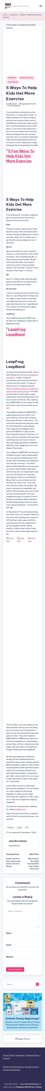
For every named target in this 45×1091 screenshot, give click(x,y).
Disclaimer (20, 1055)
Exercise (10, 827)
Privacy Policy (9, 1055)
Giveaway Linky (31, 1067)
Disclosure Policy (32, 1055)
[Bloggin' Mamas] (22, 1039)
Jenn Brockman (18, 840)
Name (9, 933)
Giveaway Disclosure (11, 1070)
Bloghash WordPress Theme (29, 1087)
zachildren (13, 82)
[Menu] (41, 6)
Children (12, 78)
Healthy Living (26, 78)
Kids (27, 827)
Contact (6, 1058)
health (19, 827)
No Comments (15, 106)
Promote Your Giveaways (13, 1067)
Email (9, 945)
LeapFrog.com (19, 809)
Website (10, 957)
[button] (14, 846)
